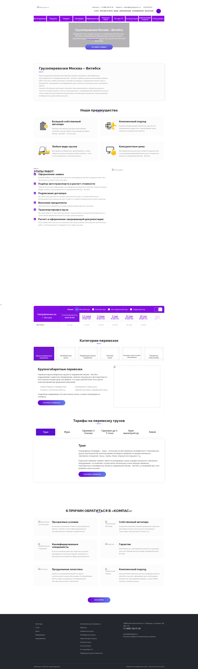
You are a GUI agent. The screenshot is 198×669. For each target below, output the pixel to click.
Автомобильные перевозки (90, 624)
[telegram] (161, 6)
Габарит (66, 19)
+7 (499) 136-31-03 (107, 7)
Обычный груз (84, 309)
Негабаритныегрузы (66, 357)
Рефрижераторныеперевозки (88, 357)
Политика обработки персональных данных (139, 637)
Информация (125, 11)
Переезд (53, 19)
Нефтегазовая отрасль (145, 18)
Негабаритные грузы (88, 635)
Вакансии (149, 11)
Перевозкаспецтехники (154, 357)
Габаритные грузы (87, 631)
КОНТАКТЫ (147, 7)
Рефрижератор (92, 19)
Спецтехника (158, 19)
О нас (96, 11)
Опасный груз (100, 309)
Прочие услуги (106, 11)
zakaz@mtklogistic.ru (132, 7)
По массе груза (132, 19)
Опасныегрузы (109, 357)
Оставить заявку (99, 47)
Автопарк (39, 624)
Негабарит (79, 19)
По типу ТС (118, 19)
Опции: (70, 309)
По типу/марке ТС (86, 649)
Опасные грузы (105, 18)
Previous (156, 309)
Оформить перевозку (51, 403)
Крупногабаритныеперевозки (44, 357)
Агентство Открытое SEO (156, 666)
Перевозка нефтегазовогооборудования (132, 356)
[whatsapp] (157, 6)
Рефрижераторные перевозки (91, 653)
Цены (116, 11)
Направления (138, 11)
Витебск (40, 325)
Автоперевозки (40, 19)
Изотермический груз (119, 309)
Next (160, 309)
